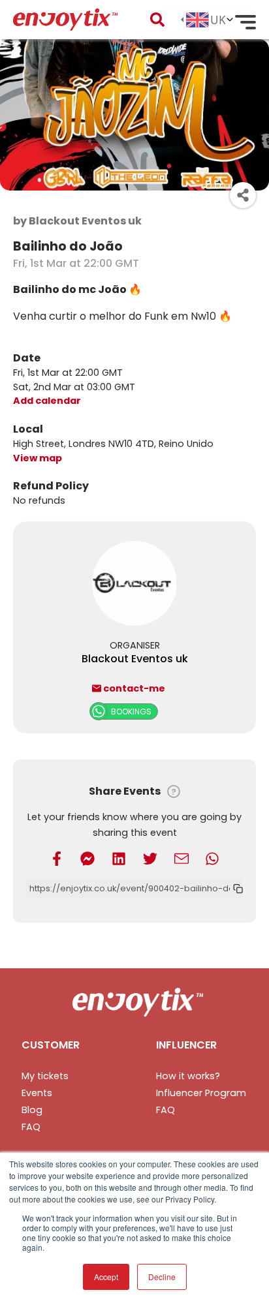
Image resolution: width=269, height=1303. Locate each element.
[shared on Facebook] (57, 858)
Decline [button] (162, 1276)
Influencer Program (201, 1092)
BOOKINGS (131, 711)
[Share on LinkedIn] (119, 858)
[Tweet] (150, 858)
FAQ (31, 1126)
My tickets (45, 1075)
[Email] (181, 858)
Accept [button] (106, 1276)
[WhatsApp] (212, 858)
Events (37, 1092)
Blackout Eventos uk (135, 658)
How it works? (188, 1075)
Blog (32, 1109)
